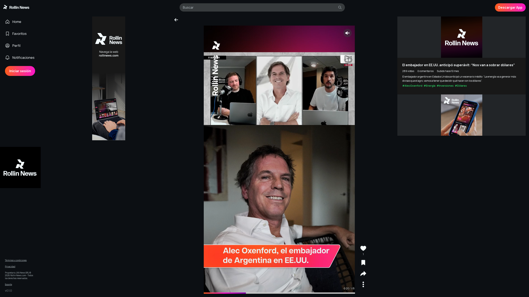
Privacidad (10, 266)
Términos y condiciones (16, 260)
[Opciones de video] (363, 285)
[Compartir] (363, 274)
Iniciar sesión (20, 71)
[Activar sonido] (347, 33)
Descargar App (510, 7)
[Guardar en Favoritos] (363, 263)
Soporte (8, 284)
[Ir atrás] (176, 19)
